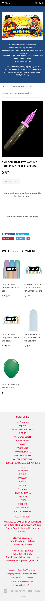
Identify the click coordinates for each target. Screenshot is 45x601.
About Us (11, 570)
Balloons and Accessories (22, 86)
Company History (13, 574)
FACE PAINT (22, 448)
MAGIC (22, 474)
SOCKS (22, 500)
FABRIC (22, 444)
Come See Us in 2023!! (26, 570)
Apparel (22, 426)
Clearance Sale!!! (22, 437)
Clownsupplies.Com (25, 581)
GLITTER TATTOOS (22, 459)
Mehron (22, 481)
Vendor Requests (30, 574)
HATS (22, 467)
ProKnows (22, 489)
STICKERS (22, 504)
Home (4, 86)
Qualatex (22, 496)
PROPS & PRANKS (22, 493)
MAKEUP (22, 478)
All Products (22, 422)
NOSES (22, 485)
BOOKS (22, 433)
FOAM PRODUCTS (22, 452)
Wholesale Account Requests (21, 577)
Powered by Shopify (22, 585)
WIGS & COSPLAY (22, 511)
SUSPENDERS (22, 508)
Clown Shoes (22, 441)
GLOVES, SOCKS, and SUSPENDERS (22, 463)
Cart (40, 3)
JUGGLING (22, 470)
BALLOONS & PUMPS (22, 429)
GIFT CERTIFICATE (22, 455)
